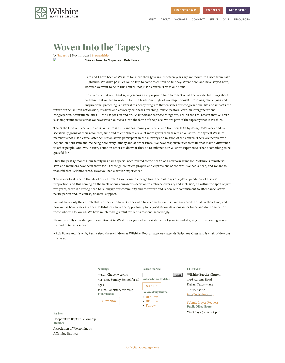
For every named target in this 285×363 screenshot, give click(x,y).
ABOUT (165, 19)
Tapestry (63, 55)
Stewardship (100, 55)
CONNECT (198, 19)
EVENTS (213, 10)
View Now (109, 301)
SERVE (213, 19)
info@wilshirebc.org (200, 294)
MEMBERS (238, 10)
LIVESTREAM (185, 10)
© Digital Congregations (142, 347)
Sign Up (152, 286)
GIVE (226, 19)
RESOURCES (242, 19)
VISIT (152, 19)
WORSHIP (180, 19)
